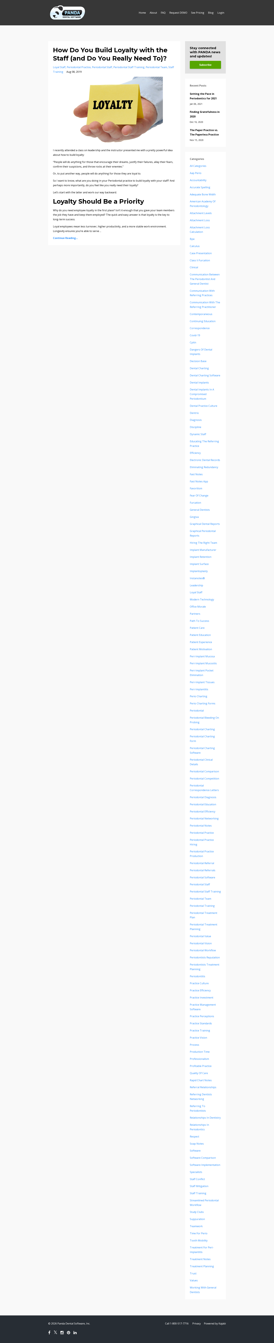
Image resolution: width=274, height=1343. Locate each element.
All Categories (198, 166)
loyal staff (59, 67)
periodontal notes (201, 825)
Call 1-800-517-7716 (177, 1323)
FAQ (163, 12)
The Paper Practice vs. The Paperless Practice (204, 132)
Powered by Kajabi (215, 1323)
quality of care (199, 1073)
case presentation (201, 253)
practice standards (201, 1023)
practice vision (198, 1037)
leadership (196, 585)
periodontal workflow (203, 950)
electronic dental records (205, 460)
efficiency (195, 453)
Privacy (196, 1323)
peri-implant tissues (202, 682)
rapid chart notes (201, 1080)
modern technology (202, 599)
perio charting (198, 696)
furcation (195, 502)
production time (200, 1051)
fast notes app (199, 481)
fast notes (196, 474)
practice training (200, 1030)
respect (194, 1136)
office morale (198, 606)
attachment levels (201, 213)
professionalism (199, 1059)
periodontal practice (79, 67)
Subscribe (205, 65)
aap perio (195, 173)
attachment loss (200, 220)
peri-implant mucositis (203, 663)
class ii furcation (200, 260)
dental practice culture (203, 406)
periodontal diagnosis (203, 797)
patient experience (201, 642)
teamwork (196, 1226)
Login (220, 12)
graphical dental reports (205, 524)
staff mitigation (199, 1186)
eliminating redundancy (204, 467)
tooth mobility (199, 1240)
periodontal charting (202, 729)
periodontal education (203, 804)
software (195, 1150)
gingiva (194, 517)
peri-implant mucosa (202, 656)
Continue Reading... (65, 238)
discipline (195, 427)
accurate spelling (200, 187)
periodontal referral (202, 863)
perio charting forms (202, 703)
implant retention (200, 557)
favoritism (196, 488)
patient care (197, 628)
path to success (199, 621)
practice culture (199, 983)
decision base (198, 361)
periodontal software (202, 877)
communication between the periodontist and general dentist (205, 279)
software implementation (205, 1165)
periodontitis (197, 976)
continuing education (202, 321)
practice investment (201, 997)
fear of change (199, 495)
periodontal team (156, 67)
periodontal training (202, 906)
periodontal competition (204, 778)
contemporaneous (201, 314)
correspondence (200, 328)
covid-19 (195, 335)
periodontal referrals (202, 870)
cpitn (193, 342)
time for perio (198, 1233)
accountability (198, 180)
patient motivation (201, 649)
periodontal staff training (128, 67)
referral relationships (203, 1087)
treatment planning (202, 1266)
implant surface (199, 564)
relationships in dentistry (205, 1117)
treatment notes (200, 1259)
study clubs (197, 1212)
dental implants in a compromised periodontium (202, 394)
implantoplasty (199, 571)
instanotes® (197, 578)
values (194, 1280)
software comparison (203, 1157)
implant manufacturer (203, 550)
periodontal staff (102, 67)
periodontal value (200, 936)
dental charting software (205, 375)
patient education (200, 635)
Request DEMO (178, 12)
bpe (192, 239)
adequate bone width (203, 194)
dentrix (194, 413)
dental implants (199, 382)
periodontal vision (201, 943)
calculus (195, 246)
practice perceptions (202, 1016)
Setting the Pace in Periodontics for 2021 (203, 96)
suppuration (197, 1219)
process (194, 1045)
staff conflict (197, 1179)
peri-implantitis (199, 689)
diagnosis (196, 420)
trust (193, 1273)
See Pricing (197, 12)
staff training (198, 1193)
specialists (196, 1172)
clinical (194, 267)
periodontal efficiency (202, 811)
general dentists (200, 510)
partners (195, 613)
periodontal (197, 710)
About (153, 12)
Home (142, 12)
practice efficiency (200, 990)
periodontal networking (204, 818)
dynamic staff (198, 434)
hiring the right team (203, 542)
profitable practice (201, 1066)
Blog (211, 12)
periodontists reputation (205, 957)
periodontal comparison (204, 771)
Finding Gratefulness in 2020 (205, 114)
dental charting (199, 368)
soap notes (197, 1143)
